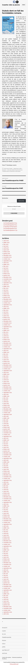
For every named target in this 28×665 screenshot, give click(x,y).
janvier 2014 (6, 517)
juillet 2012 (6, 550)
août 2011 (5, 570)
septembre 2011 (7, 568)
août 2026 (6, 240)
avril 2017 (5, 445)
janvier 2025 (6, 275)
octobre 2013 (6, 522)
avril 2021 (5, 357)
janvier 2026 (6, 253)
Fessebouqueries (6, 637)
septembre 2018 (7, 414)
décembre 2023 (7, 299)
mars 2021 (6, 359)
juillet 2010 (6, 593)
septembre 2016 (7, 458)
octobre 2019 (6, 390)
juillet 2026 (6, 242)
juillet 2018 (6, 418)
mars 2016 (6, 469)
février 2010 (6, 603)
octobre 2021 (6, 346)
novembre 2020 (7, 367)
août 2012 (5, 548)
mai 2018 (5, 421)
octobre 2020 (6, 368)
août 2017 (5, 438)
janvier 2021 (6, 363)
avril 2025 (6, 270)
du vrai (4, 634)
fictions (4, 640)
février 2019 (6, 405)
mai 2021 (5, 356)
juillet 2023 (6, 308)
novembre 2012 (7, 542)
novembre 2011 (7, 564)
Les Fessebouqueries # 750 (10, 230)
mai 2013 (5, 531)
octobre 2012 (6, 544)
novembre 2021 (7, 345)
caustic (4, 630)
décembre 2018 (7, 409)
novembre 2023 (7, 301)
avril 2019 (5, 401)
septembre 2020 (7, 370)
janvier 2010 (6, 604)
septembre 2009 (7, 612)
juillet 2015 (6, 484)
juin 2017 (5, 442)
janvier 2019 (6, 407)
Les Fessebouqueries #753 (10, 223)
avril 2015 (5, 489)
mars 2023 (6, 315)
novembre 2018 (7, 410)
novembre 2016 (7, 454)
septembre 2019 (7, 392)
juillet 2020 (6, 374)
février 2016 (6, 471)
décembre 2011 (7, 562)
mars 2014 (6, 513)
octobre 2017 (6, 434)
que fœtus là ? (6, 650)
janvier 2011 (6, 582)
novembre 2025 (7, 257)
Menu (23, 4)
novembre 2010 (7, 586)
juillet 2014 (6, 506)
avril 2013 (5, 533)
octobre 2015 (6, 478)
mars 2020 (6, 381)
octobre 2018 (6, 412)
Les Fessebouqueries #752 (10, 225)
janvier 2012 (6, 560)
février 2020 (6, 383)
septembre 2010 (7, 590)
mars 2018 (6, 425)
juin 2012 (5, 551)
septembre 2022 (7, 326)
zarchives (4, 653)
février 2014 (6, 515)
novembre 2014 (7, 498)
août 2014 (5, 504)
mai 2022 (5, 334)
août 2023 (6, 306)
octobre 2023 (6, 303)
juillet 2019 (6, 396)
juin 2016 (5, 464)
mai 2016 (5, 465)
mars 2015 (6, 491)
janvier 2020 (6, 385)
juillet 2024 (6, 286)
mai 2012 (5, 553)
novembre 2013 (7, 520)
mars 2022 (6, 337)
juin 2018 (5, 420)
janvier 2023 (6, 319)
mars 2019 (6, 403)
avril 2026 (6, 248)
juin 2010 (5, 595)
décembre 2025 (7, 255)
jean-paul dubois (11, 169)
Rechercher (5, 198)
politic (3, 646)
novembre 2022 (7, 323)
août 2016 (6, 460)
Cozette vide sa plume (11, 5)
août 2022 (6, 328)
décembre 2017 (7, 431)
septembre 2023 (7, 304)
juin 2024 (5, 288)
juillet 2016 (6, 462)
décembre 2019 (7, 387)
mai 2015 (5, 487)
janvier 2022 (6, 341)
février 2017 (6, 449)
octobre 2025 (6, 259)
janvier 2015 (6, 495)
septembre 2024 (7, 282)
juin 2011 (5, 573)
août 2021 (5, 350)
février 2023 (6, 317)
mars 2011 (6, 579)
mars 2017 (6, 447)
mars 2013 (6, 535)
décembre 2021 (7, 343)
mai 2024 (5, 290)
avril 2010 (5, 599)
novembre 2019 (7, 389)
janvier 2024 (6, 297)
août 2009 (6, 614)
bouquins (4, 169)
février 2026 (6, 251)
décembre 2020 (7, 365)
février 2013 (6, 537)
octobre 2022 (6, 324)
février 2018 (6, 427)
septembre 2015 (7, 480)
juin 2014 (5, 507)
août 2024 (6, 284)
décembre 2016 (7, 453)
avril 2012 (5, 555)
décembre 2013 (7, 518)
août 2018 (5, 416)
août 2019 (6, 394)
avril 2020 (6, 379)
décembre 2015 (7, 475)
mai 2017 (5, 443)
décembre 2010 (7, 584)
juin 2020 (5, 376)
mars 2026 (6, 249)
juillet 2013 (6, 528)
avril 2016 (5, 467)
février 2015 (6, 493)
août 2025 (6, 262)
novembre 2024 (7, 279)
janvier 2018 (6, 429)
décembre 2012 (7, 540)
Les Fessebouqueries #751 (10, 228)
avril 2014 (5, 511)
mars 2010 (6, 601)
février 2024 (6, 295)
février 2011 (6, 581)
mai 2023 (5, 312)
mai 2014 (5, 509)
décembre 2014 (7, 496)
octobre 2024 (6, 281)
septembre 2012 (7, 546)
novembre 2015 (7, 476)
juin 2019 (5, 398)
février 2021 (6, 361)
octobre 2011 (6, 566)
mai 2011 (5, 575)
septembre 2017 (7, 436)
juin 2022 (5, 332)
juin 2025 (5, 266)
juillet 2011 (6, 571)
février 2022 (6, 339)
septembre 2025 (7, 260)
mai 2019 (5, 399)
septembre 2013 (7, 524)
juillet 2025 (6, 264)
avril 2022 (6, 335)
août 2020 (6, 372)
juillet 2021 (6, 352)
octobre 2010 (6, 588)
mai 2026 (5, 246)
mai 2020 (5, 378)
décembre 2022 (7, 321)
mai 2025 (5, 268)
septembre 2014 (7, 502)
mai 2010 (5, 597)
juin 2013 (5, 529)
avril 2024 (6, 292)
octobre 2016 (6, 456)
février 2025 (6, 273)
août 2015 (5, 482)
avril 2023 (6, 313)
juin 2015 (5, 485)
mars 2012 (6, 557)
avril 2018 (5, 423)
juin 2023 (5, 310)
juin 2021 (5, 354)
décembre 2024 (7, 277)
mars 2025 (6, 271)
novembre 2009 (7, 608)
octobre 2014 (6, 500)
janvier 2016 (6, 473)
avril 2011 (5, 577)
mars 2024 (6, 293)
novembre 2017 (7, 432)
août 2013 (5, 526)
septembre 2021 (7, 348)
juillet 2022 (6, 330)
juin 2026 (5, 244)
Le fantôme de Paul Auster (10, 226)
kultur (3, 643)
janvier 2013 (6, 539)
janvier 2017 (6, 451)
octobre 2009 (6, 610)
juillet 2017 (6, 440)
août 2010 (5, 592)
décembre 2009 (7, 606)
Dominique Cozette (8, 168)
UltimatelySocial (14, 664)
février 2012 (6, 559)
